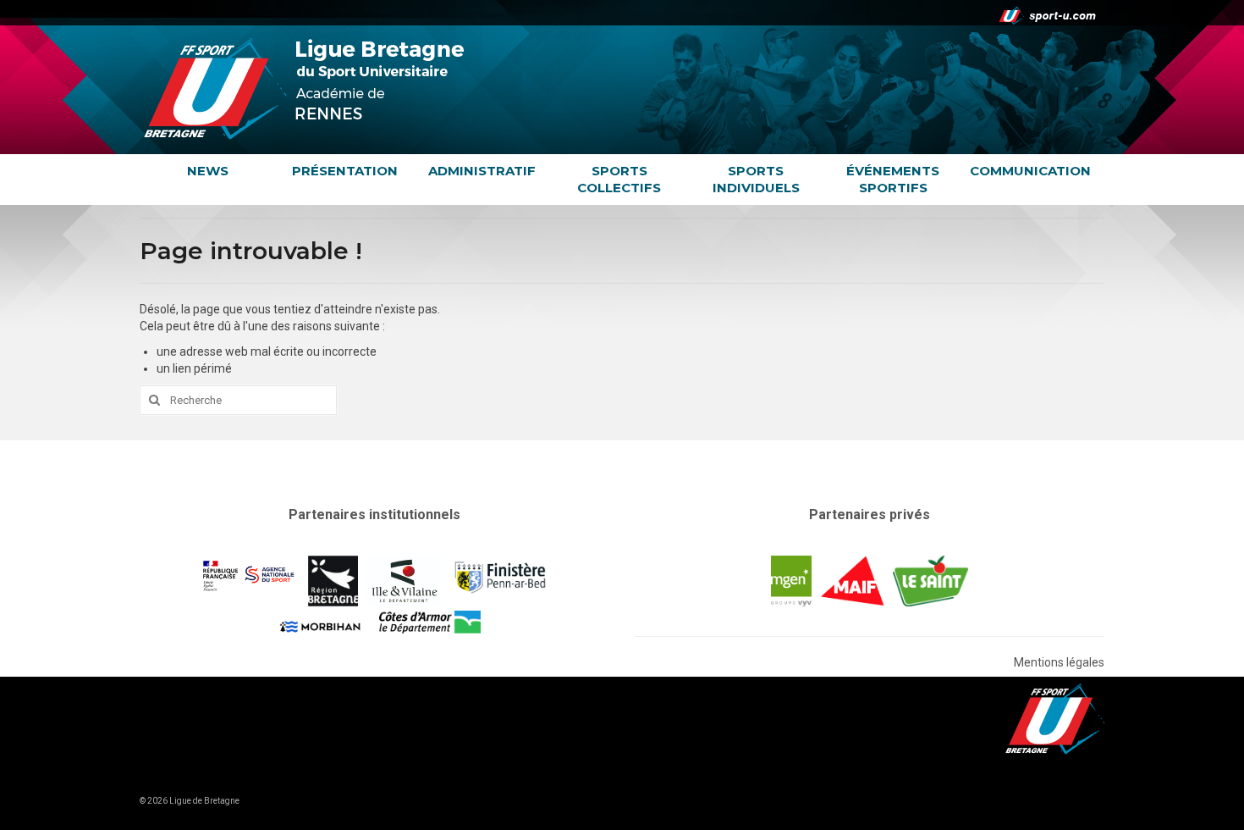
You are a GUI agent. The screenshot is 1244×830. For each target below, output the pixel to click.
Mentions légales (1059, 662)
